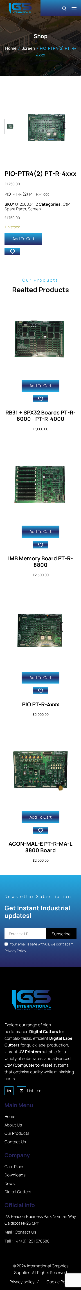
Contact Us (25, 1232)
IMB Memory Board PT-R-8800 (40, 561)
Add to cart (23, 238)
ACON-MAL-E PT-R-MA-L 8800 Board (40, 847)
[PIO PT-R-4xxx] (40, 630)
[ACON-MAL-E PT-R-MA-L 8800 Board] (40, 770)
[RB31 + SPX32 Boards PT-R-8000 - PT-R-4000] (40, 338)
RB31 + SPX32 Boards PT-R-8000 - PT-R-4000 (40, 416)
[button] (12, 251)
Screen (28, 48)
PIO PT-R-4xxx (40, 704)
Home (11, 48)
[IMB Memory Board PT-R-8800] (40, 484)
